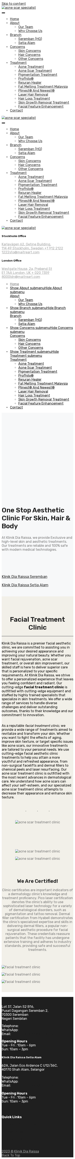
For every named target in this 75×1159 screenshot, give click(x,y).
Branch (15, 35)
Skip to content (14, 4)
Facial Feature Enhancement (41, 106)
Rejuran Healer (29, 83)
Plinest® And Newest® (36, 91)
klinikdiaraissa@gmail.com (35, 1085)
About (15, 23)
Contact (16, 110)
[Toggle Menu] (3, 12)
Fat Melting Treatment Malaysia (43, 87)
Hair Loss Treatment (34, 99)
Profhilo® (26, 79)
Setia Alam (26, 43)
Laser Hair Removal (33, 95)
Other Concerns (30, 59)
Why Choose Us (30, 31)
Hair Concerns (29, 55)
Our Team (25, 27)
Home (14, 19)
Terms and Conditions (19, 1124)
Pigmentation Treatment (37, 75)
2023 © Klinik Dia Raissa (20, 1151)
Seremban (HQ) (30, 39)
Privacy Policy (13, 1132)
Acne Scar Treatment (35, 71)
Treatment (18, 63)
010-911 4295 (31, 1077)
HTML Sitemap (13, 1139)
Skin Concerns (29, 51)
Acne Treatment (31, 67)
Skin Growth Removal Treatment (43, 102)
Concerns (17, 47)
